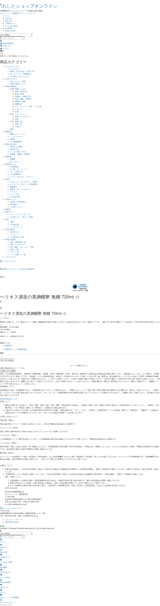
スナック (13, 191)
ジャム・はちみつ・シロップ (21, 176)
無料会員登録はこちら (9, 399)
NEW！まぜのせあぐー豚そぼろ (22, 71)
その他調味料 (15, 174)
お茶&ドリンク (11, 199)
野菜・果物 (19, 94)
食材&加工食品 (11, 144)
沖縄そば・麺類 (16, 146)
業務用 (7, 209)
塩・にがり (14, 161)
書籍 (12, 129)
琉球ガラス (14, 232)
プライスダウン (11, 257)
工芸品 (17, 126)
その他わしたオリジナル (19, 76)
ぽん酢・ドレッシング (19, 169)
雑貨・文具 (14, 249)
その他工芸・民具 (17, 237)
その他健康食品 (16, 141)
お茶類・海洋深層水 (18, 201)
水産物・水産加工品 (23, 96)
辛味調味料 (14, 166)
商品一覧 (8, 20)
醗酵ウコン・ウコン (18, 134)
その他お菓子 (15, 196)
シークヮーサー (16, 136)
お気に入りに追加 (8, 371)
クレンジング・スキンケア (20, 214)
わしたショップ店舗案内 (9, 13)
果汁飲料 (13, 204)
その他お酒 (14, 224)
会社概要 (8, 28)
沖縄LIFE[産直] (11, 86)
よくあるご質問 (11, 25)
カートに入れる (7, 360)
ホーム (7, 15)
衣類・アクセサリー (23, 116)
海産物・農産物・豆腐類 (19, 154)
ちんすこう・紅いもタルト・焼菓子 (24, 181)
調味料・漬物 (20, 101)
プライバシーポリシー (13, 519)
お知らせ (8, 18)
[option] (80, 301)
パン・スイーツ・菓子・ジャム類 (28, 106)
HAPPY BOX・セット (18, 84)
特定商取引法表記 (12, 522)
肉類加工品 (14, 149)
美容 (16, 119)
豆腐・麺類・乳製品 (23, 99)
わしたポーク (15, 68)
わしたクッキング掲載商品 (20, 74)
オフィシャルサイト (28, 13)
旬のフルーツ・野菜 (18, 81)
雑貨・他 (18, 124)
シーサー (13, 234)
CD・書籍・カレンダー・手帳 (22, 247)
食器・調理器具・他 (18, 242)
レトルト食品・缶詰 (18, 151)
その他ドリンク (16, 206)
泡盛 (12, 222)
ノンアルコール (16, 227)
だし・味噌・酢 (16, 171)
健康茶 (12, 139)
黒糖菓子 (13, 186)
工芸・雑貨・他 (16, 121)
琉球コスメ (9, 211)
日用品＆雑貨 (10, 239)
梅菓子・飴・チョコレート (20, 189)
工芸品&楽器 (10, 229)
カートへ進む (19, 368)
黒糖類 (12, 159)
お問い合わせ (10, 30)
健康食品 (18, 104)
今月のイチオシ (11, 79)
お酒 (16, 111)
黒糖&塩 (8, 156)
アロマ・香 (14, 252)
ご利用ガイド (10, 23)
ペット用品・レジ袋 (18, 254)
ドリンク (18, 109)
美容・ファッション (18, 114)
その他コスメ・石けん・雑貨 (21, 217)
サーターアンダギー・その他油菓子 (24, 184)
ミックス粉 (14, 194)
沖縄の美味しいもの (18, 89)
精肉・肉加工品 (21, 91)
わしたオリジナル (12, 66)
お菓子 (7, 179)
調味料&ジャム (11, 164)
